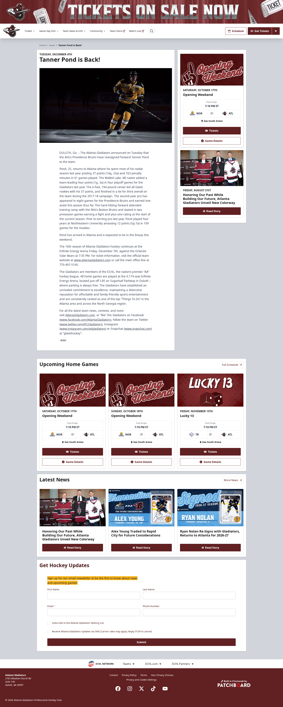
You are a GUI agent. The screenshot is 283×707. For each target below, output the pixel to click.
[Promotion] (141, 12)
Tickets (28, 31)
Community (96, 31)
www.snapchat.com (138, 329)
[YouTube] (165, 688)
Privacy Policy (129, 675)
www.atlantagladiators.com (92, 260)
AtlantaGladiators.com (80, 315)
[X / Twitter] (141, 688)
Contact (114, 675)
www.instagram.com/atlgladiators (82, 329)
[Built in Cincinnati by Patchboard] (234, 683)
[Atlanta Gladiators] (11, 31)
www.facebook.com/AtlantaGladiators (85, 320)
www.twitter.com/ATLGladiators (81, 324)
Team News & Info (73, 31)
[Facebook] (118, 688)
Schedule (238, 31)
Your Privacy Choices (162, 675)
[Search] (152, 31)
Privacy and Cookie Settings (141, 679)
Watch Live (135, 31)
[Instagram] (129, 688)
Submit (141, 642)
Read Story (213, 211)
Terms (143, 675)
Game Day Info (47, 31)
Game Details (214, 141)
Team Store (116, 31)
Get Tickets (262, 31)
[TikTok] (153, 688)
